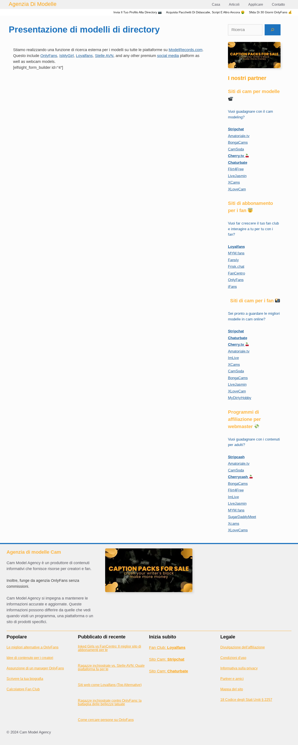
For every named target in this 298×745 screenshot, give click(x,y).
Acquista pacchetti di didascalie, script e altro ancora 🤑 (205, 12)
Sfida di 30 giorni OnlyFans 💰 (270, 12)
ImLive (233, 358)
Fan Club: (167, 647)
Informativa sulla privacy (239, 668)
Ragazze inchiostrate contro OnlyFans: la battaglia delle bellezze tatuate (110, 702)
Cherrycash (238, 477)
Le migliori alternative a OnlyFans (32, 647)
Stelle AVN (104, 56)
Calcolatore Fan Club (23, 689)
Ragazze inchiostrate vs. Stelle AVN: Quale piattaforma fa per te (111, 667)
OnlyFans (48, 56)
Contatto (278, 4)
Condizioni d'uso (233, 658)
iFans (232, 287)
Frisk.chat (236, 266)
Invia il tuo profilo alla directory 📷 (137, 12)
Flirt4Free (236, 169)
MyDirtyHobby (239, 398)
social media (168, 56)
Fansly (233, 260)
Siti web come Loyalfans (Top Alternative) (110, 685)
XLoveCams (238, 530)
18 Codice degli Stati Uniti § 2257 (246, 700)
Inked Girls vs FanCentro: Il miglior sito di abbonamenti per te (109, 648)
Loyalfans (84, 56)
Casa (216, 4)
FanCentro (236, 273)
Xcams (233, 524)
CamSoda (236, 149)
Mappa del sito (231, 689)
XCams (234, 182)
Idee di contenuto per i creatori (30, 658)
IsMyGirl (66, 56)
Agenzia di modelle (33, 4)
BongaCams (238, 142)
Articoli (234, 4)
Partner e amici (232, 679)
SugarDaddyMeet (242, 517)
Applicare (255, 4)
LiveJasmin (237, 176)
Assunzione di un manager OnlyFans (35, 668)
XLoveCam (237, 189)
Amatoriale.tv (239, 136)
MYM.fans (236, 253)
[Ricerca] (273, 29)
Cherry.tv (236, 156)
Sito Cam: (166, 659)
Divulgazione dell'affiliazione (242, 647)
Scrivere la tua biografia (25, 679)
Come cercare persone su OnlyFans (106, 720)
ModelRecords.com (185, 50)
